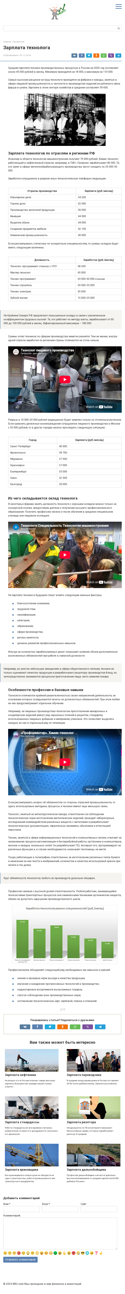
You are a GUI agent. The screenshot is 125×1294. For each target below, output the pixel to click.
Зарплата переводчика (84, 1075)
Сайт (83, 1204)
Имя (6, 1204)
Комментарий (11, 1215)
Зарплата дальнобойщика (86, 1169)
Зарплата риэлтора (81, 1122)
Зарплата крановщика (21, 1169)
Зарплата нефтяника (20, 1075)
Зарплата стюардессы (22, 1122)
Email (46, 1204)
